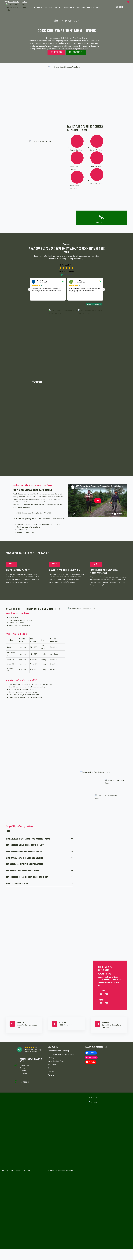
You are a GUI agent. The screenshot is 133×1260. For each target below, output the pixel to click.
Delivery (58, 7)
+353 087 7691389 (13, 1)
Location (55, 38)
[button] (103, 289)
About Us (48, 7)
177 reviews (70, 271)
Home (48, 38)
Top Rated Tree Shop (33, 1050)
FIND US (24, 1)
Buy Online (119, 7)
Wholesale (81, 7)
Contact (90, 7)
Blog (98, 7)
